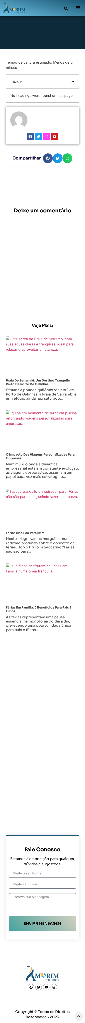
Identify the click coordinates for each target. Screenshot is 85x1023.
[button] (66, 8)
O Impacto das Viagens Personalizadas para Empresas (40, 456)
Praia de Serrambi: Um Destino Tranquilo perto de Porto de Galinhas (38, 382)
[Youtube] (54, 136)
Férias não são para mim (25, 533)
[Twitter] (38, 136)
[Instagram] (46, 136)
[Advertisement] (42, 241)
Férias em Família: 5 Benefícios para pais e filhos (38, 609)
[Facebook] (30, 136)
